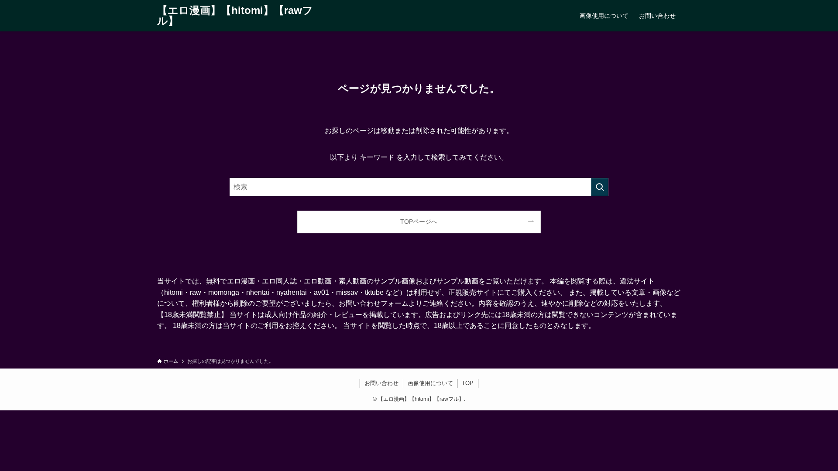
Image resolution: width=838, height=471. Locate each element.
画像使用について (430, 383)
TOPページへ (418, 221)
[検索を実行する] (599, 187)
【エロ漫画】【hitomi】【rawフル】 (235, 15)
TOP (468, 383)
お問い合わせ (381, 383)
